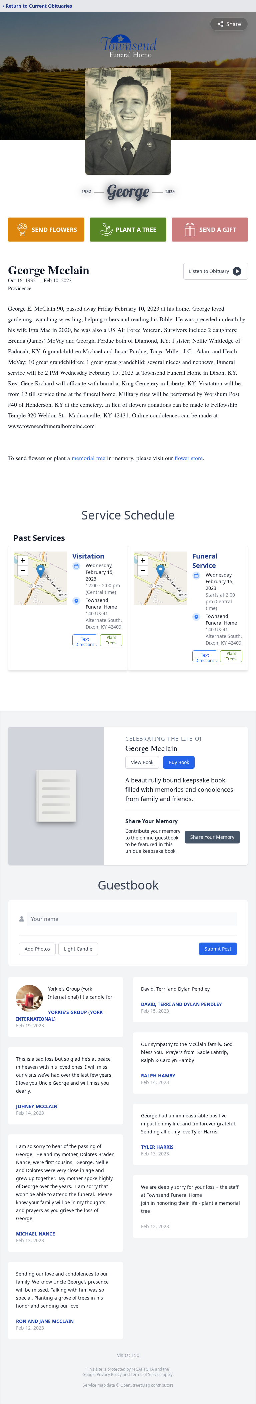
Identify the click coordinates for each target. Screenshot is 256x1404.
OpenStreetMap (135, 1385)
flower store (189, 458)
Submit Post (218, 949)
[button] (40, 571)
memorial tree (88, 458)
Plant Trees (111, 640)
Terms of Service (146, 1374)
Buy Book (179, 762)
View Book (142, 762)
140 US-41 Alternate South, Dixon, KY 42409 (104, 620)
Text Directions (84, 641)
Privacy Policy (109, 1374)
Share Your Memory (212, 837)
